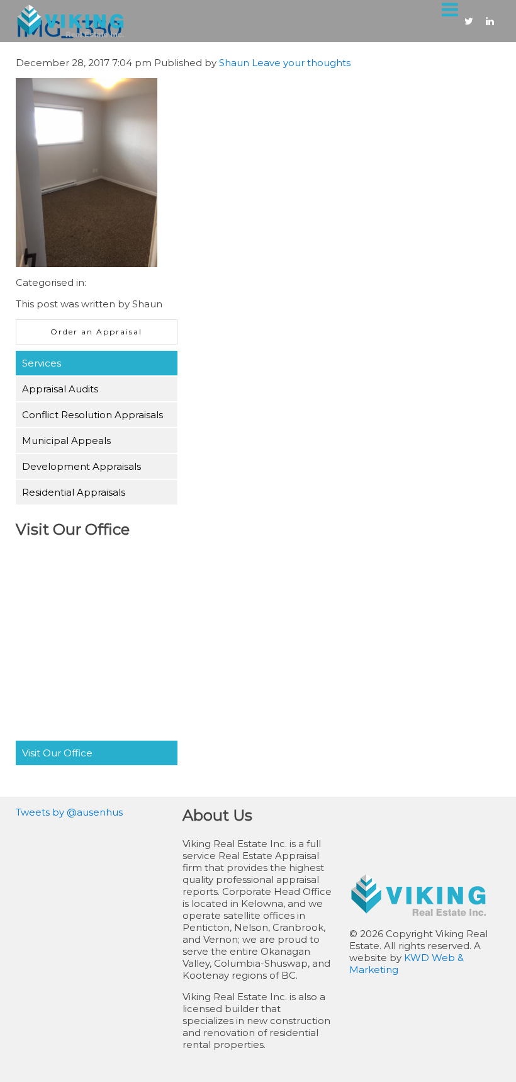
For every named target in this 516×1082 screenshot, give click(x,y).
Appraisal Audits (60, 389)
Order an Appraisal (96, 331)
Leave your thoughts (301, 63)
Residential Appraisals (73, 492)
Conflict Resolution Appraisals (92, 415)
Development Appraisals (81, 466)
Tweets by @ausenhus (69, 812)
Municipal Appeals (66, 441)
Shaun (234, 63)
